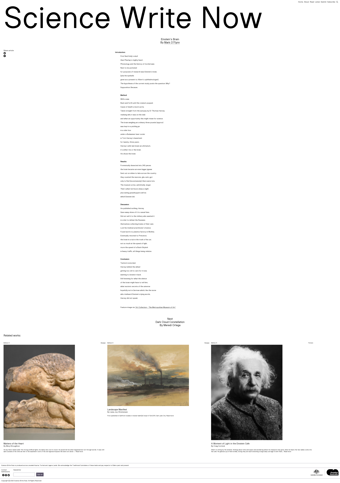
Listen (317, 2)
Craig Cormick (219, 446)
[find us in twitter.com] (9, 476)
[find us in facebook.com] (3, 476)
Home (300, 2)
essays (103, 343)
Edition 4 (6, 343)
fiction (310, 343)
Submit (323, 2)
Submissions (5, 471)
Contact (4, 470)
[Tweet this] (19, 53)
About (306, 2)
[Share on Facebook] (19, 56)
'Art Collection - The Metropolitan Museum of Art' (155, 307)
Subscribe (331, 2)
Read (312, 2)
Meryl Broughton (13, 446)
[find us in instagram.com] (6, 476)
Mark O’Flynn (172, 42)
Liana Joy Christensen (119, 412)
